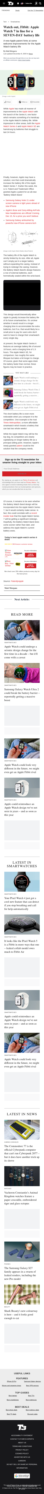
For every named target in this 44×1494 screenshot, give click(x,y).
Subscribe (28, 3)
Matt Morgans (11, 51)
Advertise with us (22, 1457)
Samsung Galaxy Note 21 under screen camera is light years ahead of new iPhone (22, 203)
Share (9, 102)
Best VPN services (32, 1385)
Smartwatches (15, 22)
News (31, 54)
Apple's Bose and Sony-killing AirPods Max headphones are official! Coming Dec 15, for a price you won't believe (23, 213)
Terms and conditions (22, 1446)
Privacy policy (22, 1450)
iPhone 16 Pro (11, 1381)
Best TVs (31, 1396)
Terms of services (29, 480)
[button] (22, 553)
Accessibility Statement (22, 1435)
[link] (9, 553)
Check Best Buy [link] (30, 565)
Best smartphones (13, 1400)
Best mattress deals (32, 1410)
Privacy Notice (31, 482)
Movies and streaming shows (11, 1385)
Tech (5, 22)
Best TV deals (11, 1414)
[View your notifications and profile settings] (18, 3)
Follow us (24, 102)
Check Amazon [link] (30, 555)
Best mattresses (31, 1400)
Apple (11, 109)
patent (19, 446)
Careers (22, 1461)
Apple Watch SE (28, 126)
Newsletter (36, 102)
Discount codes (32, 1414)
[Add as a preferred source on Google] (22, 1475)
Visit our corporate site (29, 1486)
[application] (22, 293)
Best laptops (13, 1396)
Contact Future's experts (22, 1439)
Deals (17, 10)
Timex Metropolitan (12, 423)
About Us (22, 1443)
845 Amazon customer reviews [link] (22, 544)
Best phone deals (11, 1410)
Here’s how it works (24, 60)
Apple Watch (28, 111)
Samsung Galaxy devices (32, 1381)
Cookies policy (22, 1453)
